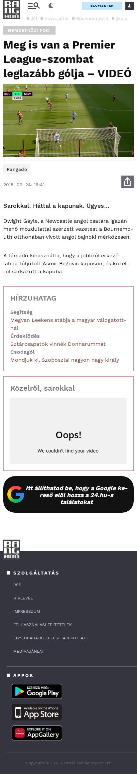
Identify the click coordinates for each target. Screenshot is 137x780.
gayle (122, 18)
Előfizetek (102, 5)
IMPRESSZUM (26, 611)
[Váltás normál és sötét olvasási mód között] (51, 6)
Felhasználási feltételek (42, 624)
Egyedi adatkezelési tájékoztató (50, 638)
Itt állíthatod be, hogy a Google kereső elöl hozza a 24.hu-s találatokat (77, 494)
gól (34, 18)
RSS (17, 585)
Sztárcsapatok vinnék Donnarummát (58, 344)
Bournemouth (92, 18)
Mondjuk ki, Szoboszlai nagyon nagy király (64, 360)
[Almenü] (34, 6)
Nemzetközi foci (29, 30)
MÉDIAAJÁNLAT (28, 651)
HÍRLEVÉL (23, 598)
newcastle (57, 18)
